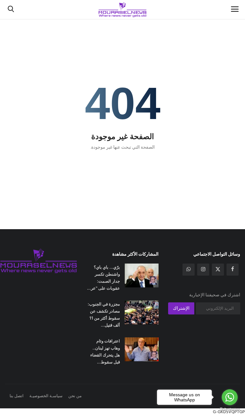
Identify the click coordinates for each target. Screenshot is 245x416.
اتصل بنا (17, 396)
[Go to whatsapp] (230, 397)
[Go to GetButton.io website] (229, 409)
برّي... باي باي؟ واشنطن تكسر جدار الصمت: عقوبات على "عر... (103, 277)
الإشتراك (181, 308)
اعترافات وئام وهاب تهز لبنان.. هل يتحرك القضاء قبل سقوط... (105, 351)
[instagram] (203, 270)
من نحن (75, 396)
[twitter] (218, 270)
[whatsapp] (188, 270)
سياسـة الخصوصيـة (46, 396)
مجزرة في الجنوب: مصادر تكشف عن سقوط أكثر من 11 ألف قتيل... (104, 314)
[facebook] (232, 270)
